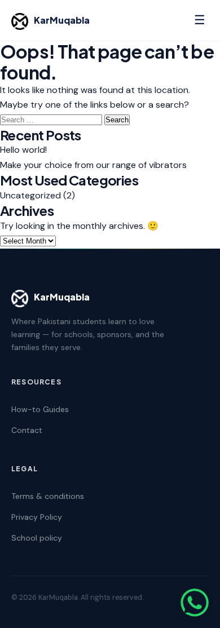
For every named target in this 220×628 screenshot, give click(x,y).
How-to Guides (40, 409)
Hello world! (23, 150)
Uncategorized (30, 195)
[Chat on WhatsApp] (195, 603)
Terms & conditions (47, 496)
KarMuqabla (62, 20)
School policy (36, 538)
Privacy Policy (36, 517)
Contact (26, 430)
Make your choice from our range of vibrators (93, 165)
